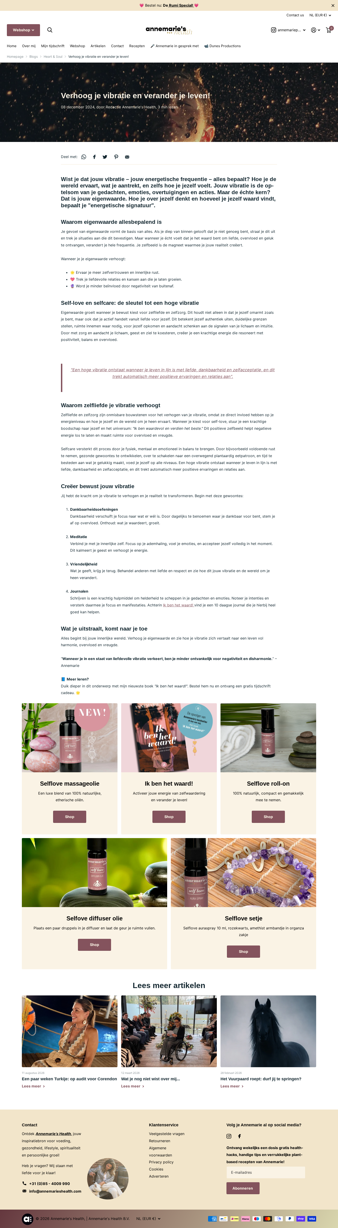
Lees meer (32, 1086)
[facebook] (239, 1136)
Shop (69, 816)
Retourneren (159, 1141)
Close (333, 5)
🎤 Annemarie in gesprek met (174, 46)
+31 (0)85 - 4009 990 (49, 1183)
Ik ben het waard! (178, 605)
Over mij (29, 46)
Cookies (156, 1169)
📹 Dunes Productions (222, 46)
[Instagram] (228, 1136)
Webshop (22, 30)
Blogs (33, 56)
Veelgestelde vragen (166, 1133)
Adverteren (159, 1176)
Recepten (137, 46)
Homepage (15, 56)
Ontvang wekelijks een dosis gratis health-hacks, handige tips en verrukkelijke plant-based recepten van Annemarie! (264, 1154)
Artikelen (98, 46)
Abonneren (243, 1188)
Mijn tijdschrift (52, 46)
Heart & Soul (53, 56)
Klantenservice (163, 1125)
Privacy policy (161, 1162)
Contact (117, 46)
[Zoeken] (49, 30)
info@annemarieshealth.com (55, 1191)
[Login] (315, 30)
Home (12, 46)
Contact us (295, 15)
